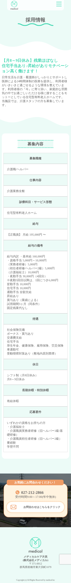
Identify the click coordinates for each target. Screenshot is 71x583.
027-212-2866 (32, 492)
